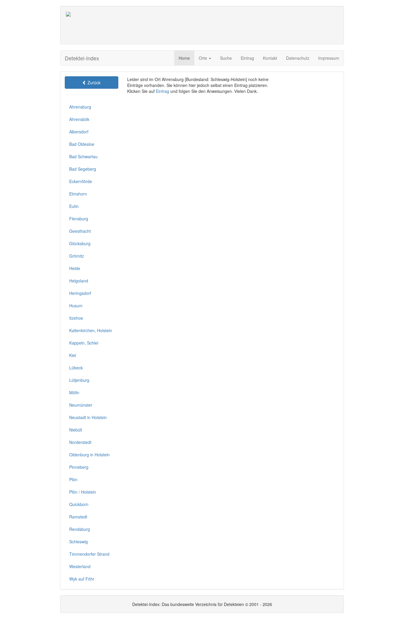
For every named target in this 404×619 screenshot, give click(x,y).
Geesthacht (80, 231)
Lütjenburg (79, 380)
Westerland (80, 566)
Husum (76, 305)
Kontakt (270, 58)
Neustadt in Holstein (88, 417)
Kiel (72, 355)
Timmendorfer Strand (89, 554)
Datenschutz (297, 58)
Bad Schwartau (83, 156)
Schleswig (78, 541)
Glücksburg (80, 243)
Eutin (74, 206)
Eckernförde (80, 181)
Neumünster (80, 405)
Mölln (74, 392)
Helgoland (78, 281)
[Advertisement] (230, 25)
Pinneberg (78, 467)
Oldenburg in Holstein (89, 455)
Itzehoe (76, 318)
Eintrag (247, 58)
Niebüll (75, 430)
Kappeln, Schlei (83, 343)
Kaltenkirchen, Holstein (90, 330)
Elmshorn (78, 194)
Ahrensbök (79, 119)
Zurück (93, 82)
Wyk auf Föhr (81, 579)
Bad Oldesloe (81, 144)
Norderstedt (80, 442)
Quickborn (78, 504)
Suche (226, 58)
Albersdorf (78, 132)
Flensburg (78, 219)
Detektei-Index (82, 58)
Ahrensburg (80, 107)
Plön (73, 479)
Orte (203, 58)
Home (184, 58)
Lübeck (76, 368)
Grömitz (76, 256)
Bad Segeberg (82, 169)
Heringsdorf (80, 293)
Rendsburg (79, 529)
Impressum (328, 58)
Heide (74, 268)
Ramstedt (78, 517)
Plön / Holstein (82, 492)
